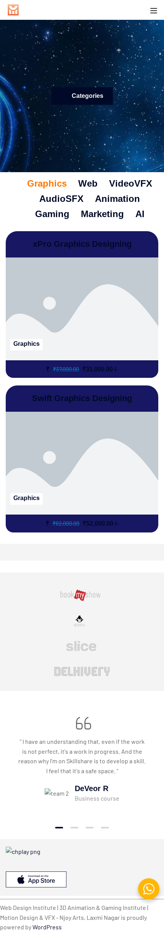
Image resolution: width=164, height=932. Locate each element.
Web (88, 183)
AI (140, 214)
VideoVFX (130, 183)
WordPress (47, 926)
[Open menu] (154, 11)
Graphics (47, 183)
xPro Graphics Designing (82, 244)
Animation (117, 198)
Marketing (102, 214)
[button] (59, 827)
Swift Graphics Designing (82, 398)
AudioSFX (61, 198)
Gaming (52, 214)
